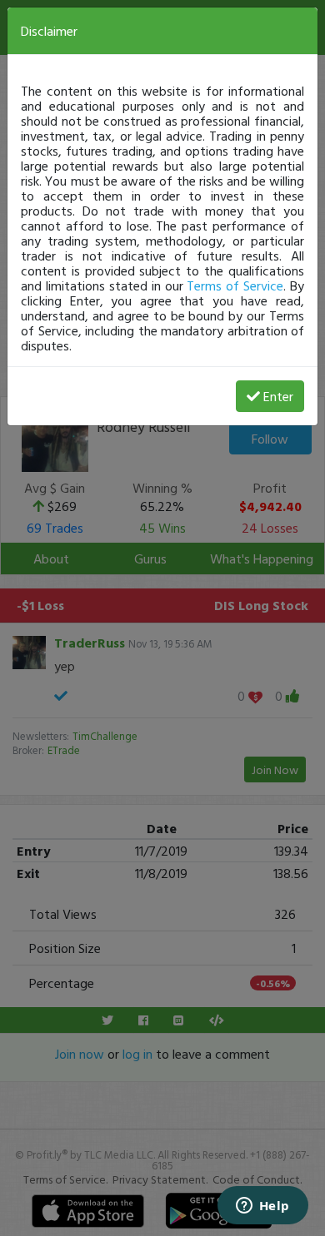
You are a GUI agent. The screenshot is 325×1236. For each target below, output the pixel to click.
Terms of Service (235, 285)
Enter (278, 396)
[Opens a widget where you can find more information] (262, 1207)
